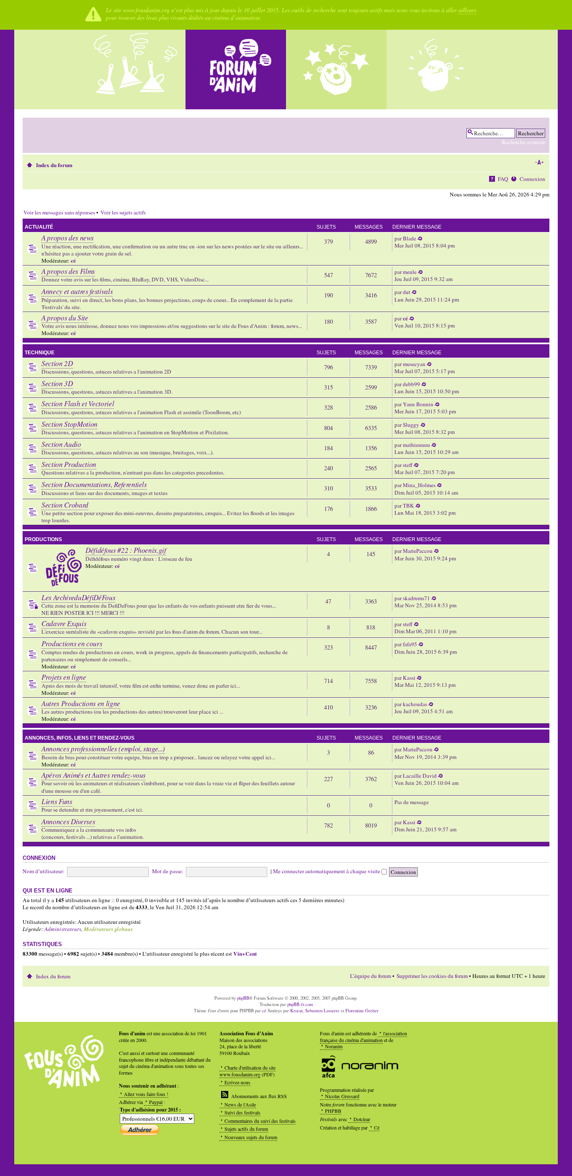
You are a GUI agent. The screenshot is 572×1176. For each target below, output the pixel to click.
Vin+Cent (245, 953)
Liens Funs (56, 801)
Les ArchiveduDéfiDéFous (78, 597)
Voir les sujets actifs (123, 212)
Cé (376, 1127)
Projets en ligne (63, 677)
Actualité (39, 227)
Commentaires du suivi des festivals (260, 1120)
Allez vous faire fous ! (146, 1094)
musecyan (414, 364)
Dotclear (361, 1119)
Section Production (68, 464)
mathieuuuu (416, 445)
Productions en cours (71, 643)
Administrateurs (62, 929)
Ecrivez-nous (237, 1082)
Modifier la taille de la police (539, 162)
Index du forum (54, 165)
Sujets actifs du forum (246, 1128)
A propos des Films (68, 271)
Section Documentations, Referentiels (94, 484)
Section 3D (57, 383)
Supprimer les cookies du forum (432, 976)
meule (410, 272)
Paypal (155, 1102)
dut (406, 292)
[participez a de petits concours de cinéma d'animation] (436, 69)
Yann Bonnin (418, 404)
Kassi (409, 677)
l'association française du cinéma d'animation (363, 1036)
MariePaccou (418, 550)
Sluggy (411, 424)
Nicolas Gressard (342, 1096)
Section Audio (61, 444)
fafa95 (410, 644)
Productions (43, 539)
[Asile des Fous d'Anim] (135, 69)
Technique (39, 353)
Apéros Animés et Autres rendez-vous (93, 775)
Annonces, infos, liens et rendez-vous (79, 738)
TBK (408, 505)
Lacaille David (420, 775)
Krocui (296, 1011)
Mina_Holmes (419, 485)
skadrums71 (416, 598)
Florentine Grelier (362, 1011)
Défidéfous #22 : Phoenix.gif (125, 550)
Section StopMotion (69, 424)
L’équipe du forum (370, 976)
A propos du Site (64, 317)
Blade (409, 238)
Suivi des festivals (242, 1112)
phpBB (243, 998)
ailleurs (467, 10)
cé (73, 260)
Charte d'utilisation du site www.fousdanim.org (247, 1071)
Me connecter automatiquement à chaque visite (327, 871)
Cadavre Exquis (63, 623)
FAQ (503, 179)
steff (407, 465)
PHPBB (333, 1110)
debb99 (411, 384)
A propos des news (67, 237)
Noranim (334, 1046)
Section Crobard (64, 505)
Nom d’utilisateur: (43, 871)
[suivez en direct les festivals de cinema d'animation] (336, 69)
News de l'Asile (240, 1104)
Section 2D (57, 363)
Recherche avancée (523, 142)
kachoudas (415, 704)
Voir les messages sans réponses (59, 212)
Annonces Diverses (68, 821)
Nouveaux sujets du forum (250, 1137)
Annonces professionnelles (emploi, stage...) (103, 748)
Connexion (532, 179)
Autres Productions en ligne (80, 703)
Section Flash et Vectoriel (77, 403)
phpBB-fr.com (300, 1004)
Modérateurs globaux (108, 929)
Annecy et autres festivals (77, 291)
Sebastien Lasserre (322, 1011)
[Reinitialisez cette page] (236, 69)
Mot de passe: (167, 871)
